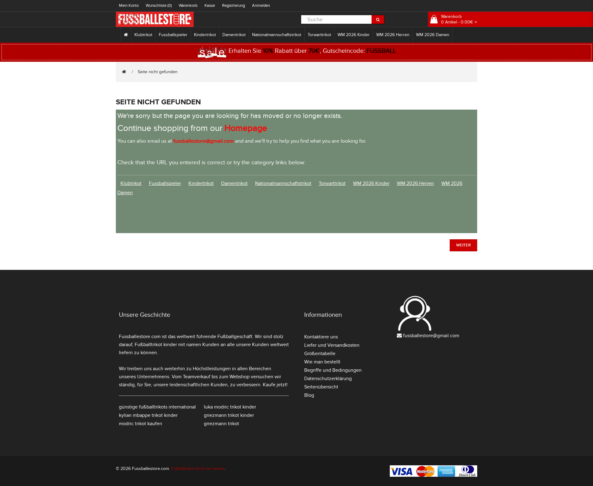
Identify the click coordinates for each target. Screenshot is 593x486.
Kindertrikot (205, 34)
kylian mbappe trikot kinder (148, 415)
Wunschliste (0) (159, 5)
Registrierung (233, 5)
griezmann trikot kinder (229, 415)
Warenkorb (188, 5)
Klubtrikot (143, 34)
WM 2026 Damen (432, 34)
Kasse (209, 5)
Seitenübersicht (321, 387)
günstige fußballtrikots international (157, 407)
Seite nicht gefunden (158, 71)
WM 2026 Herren (393, 34)
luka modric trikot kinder (230, 407)
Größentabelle (319, 353)
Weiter (463, 245)
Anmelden (261, 5)
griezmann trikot (221, 424)
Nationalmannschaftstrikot (276, 34)
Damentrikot (234, 34)
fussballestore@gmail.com (431, 336)
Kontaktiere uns (321, 337)
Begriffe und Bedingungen (333, 370)
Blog (309, 395)
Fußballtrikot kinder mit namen (168, 344)
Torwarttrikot (319, 34)
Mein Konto (129, 5)
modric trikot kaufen (140, 424)
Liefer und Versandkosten (332, 345)
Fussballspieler (173, 34)
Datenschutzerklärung (328, 378)
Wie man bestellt (322, 362)
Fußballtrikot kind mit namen (198, 468)
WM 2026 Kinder (354, 34)
